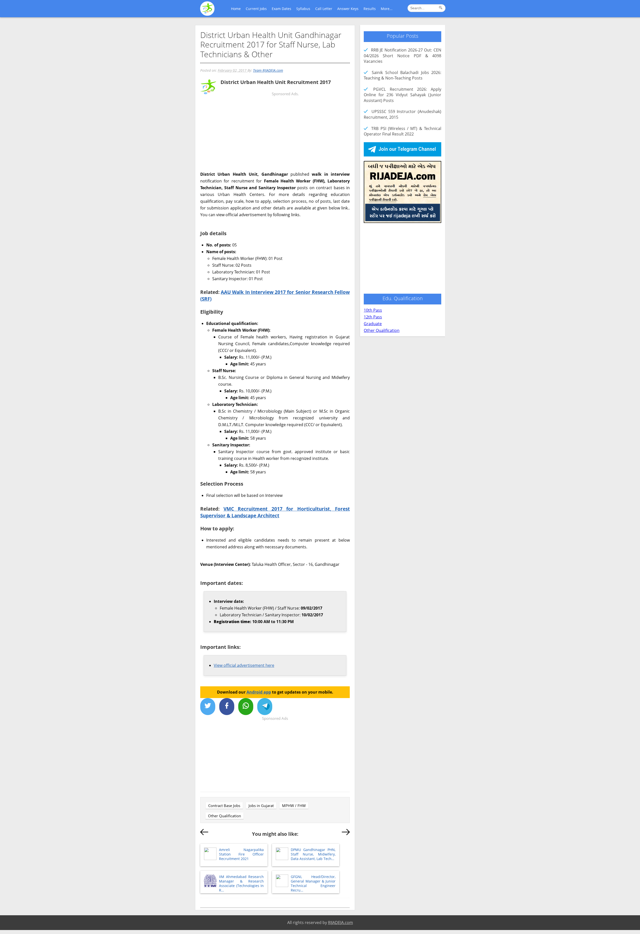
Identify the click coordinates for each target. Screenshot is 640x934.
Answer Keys (347, 8)
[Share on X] (207, 706)
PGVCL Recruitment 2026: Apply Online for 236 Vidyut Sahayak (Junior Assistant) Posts (402, 94)
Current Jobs (256, 8)
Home (236, 8)
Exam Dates (281, 8)
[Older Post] (346, 833)
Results (370, 8)
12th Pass (373, 317)
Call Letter (323, 8)
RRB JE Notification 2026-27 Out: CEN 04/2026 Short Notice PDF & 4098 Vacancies (402, 55)
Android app (258, 692)
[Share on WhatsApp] (245, 706)
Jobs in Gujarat (261, 805)
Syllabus (303, 8)
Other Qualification (224, 815)
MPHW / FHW (294, 805)
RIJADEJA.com (340, 922)
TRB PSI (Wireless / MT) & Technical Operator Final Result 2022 (402, 131)
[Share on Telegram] (264, 706)
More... (386, 8)
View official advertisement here (244, 665)
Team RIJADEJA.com (268, 70)
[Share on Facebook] (226, 706)
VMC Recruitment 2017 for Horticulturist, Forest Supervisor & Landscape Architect (275, 512)
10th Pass (373, 310)
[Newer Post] (204, 833)
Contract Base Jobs (224, 805)
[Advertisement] (275, 136)
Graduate (373, 323)
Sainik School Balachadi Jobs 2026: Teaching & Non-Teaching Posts (402, 75)
